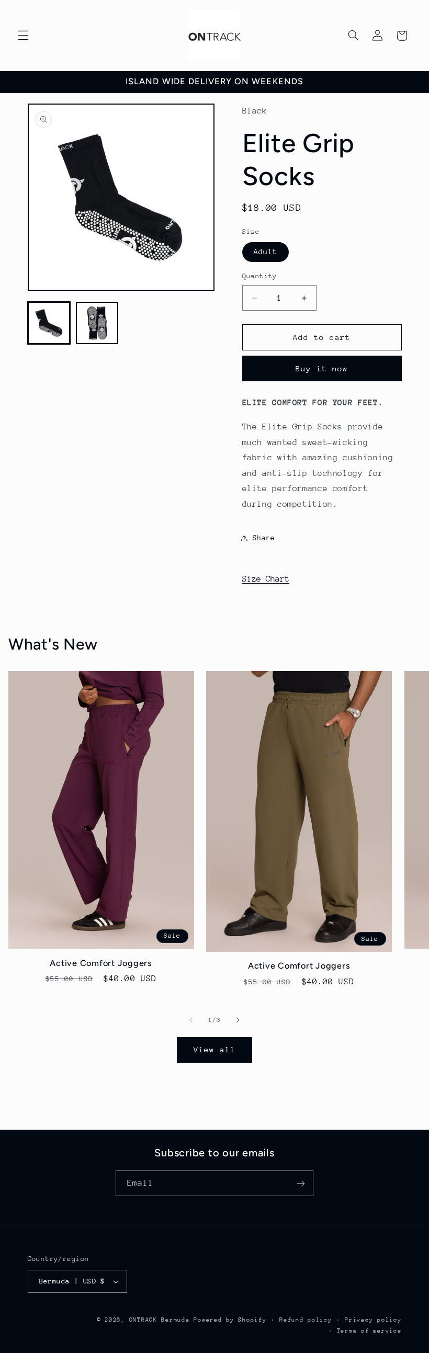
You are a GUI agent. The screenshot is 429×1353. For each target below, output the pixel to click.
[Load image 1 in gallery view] (49, 323)
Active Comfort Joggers (101, 963)
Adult (265, 251)
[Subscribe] (301, 1183)
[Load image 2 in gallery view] (97, 323)
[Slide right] (238, 1019)
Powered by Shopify (230, 1319)
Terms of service (369, 1330)
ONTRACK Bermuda (159, 1319)
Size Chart (265, 579)
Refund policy (305, 1319)
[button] (23, 36)
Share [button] (264, 537)
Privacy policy (373, 1319)
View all (214, 1049)
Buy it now (322, 368)
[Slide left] (190, 1019)
